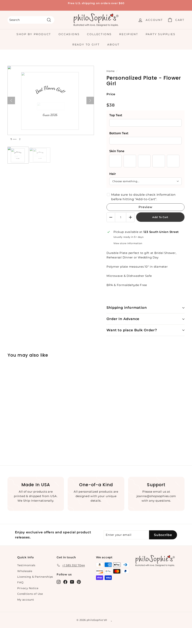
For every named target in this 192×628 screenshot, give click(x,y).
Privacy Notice (27, 588)
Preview (145, 207)
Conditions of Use (30, 594)
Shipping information (126, 308)
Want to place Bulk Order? (131, 330)
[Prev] (11, 100)
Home (110, 71)
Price (110, 94)
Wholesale (24, 571)
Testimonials (26, 565)
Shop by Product (33, 34)
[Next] (90, 100)
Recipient (128, 34)
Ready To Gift (86, 44)
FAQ (20, 582)
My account (25, 599)
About (113, 44)
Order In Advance (122, 319)
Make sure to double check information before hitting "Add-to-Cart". (143, 197)
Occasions (69, 34)
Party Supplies (161, 34)
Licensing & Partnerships (35, 576)
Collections (99, 34)
